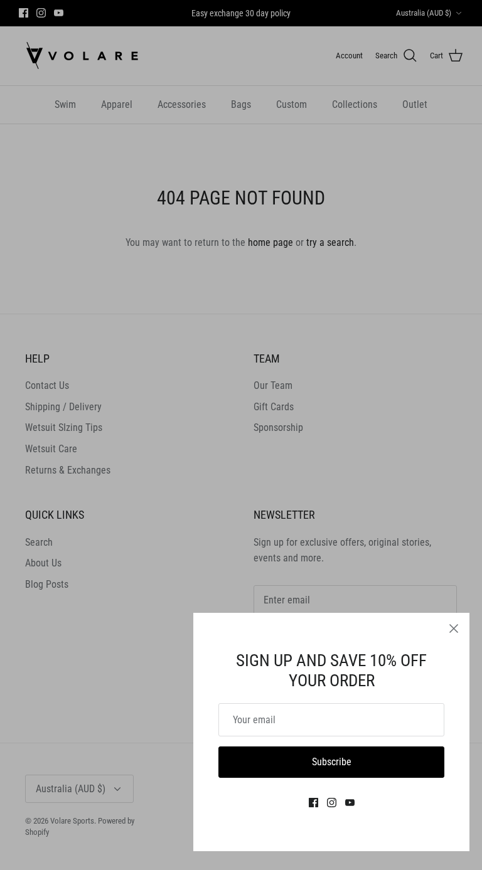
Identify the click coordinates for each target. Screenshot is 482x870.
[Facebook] (313, 802)
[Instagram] (331, 802)
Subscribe (331, 762)
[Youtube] (350, 802)
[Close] (454, 628)
